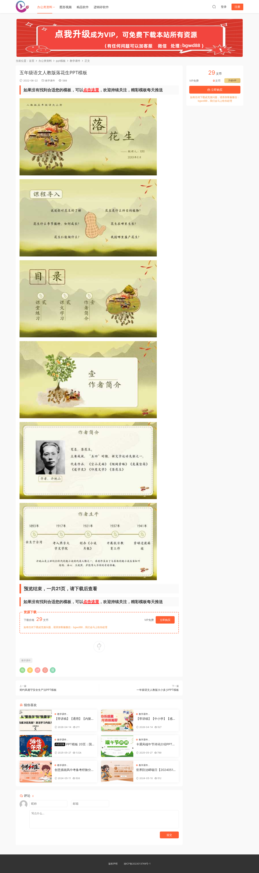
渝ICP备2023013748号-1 (137, 863)
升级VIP (232, 80)
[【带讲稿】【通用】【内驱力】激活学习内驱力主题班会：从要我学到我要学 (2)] (36, 720)
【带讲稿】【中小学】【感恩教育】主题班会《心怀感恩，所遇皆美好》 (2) (156, 719)
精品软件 (83, 7)
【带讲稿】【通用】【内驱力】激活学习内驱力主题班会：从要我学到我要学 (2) (73, 719)
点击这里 (91, 90)
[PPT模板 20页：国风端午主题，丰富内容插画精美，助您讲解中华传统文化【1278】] (36, 746)
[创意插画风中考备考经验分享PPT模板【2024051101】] (36, 771)
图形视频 (66, 7)
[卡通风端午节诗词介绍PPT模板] (117, 746)
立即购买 (165, 619)
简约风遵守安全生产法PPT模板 (38, 689)
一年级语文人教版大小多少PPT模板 (158, 689)
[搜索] (214, 7)
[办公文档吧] (22, 6)
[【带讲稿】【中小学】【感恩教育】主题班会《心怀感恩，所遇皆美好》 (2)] (117, 720)
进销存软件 (101, 7)
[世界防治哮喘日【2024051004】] (117, 771)
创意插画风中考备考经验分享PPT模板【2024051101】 (74, 770)
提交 (169, 834)
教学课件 (50, 80)
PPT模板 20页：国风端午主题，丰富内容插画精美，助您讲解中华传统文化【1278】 (74, 744)
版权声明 (113, 863)
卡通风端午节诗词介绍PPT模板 (155, 744)
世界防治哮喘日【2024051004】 (155, 770)
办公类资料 (44, 7)
